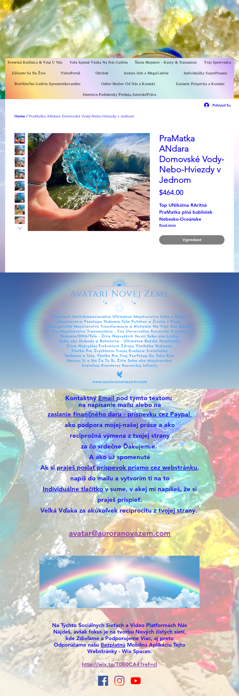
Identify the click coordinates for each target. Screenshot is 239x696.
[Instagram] (119, 681)
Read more (167, 225)
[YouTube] (136, 681)
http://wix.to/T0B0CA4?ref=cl (119, 664)
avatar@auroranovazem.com (120, 533)
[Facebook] (103, 681)
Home (19, 116)
